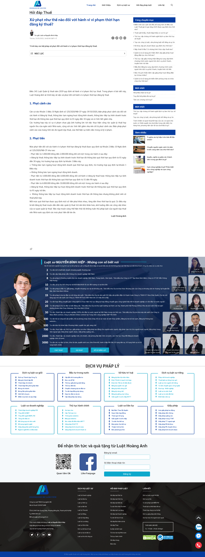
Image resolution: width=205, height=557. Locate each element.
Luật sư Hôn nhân (83, 525)
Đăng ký (127, 474)
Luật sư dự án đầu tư (84, 533)
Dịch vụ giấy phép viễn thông (151, 514)
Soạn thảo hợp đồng (119, 413)
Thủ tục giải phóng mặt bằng (75, 383)
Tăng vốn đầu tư (23, 418)
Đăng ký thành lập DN (25, 380)
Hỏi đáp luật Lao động (117, 510)
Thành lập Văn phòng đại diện (28, 386)
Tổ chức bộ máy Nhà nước (118, 533)
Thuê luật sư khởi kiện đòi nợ (151, 506)
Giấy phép (172, 405)
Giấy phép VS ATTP (71, 424)
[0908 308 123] (198, 545)
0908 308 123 (36, 514)
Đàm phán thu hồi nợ (119, 424)
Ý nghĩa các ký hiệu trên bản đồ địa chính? (160, 138)
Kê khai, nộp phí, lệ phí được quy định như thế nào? (153, 46)
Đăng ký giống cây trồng (120, 394)
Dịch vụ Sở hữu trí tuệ (84, 529)
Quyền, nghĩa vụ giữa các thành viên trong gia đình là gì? (159, 158)
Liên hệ (161, 5)
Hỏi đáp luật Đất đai (116, 503)
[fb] (112, 38)
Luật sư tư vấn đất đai (165, 394)
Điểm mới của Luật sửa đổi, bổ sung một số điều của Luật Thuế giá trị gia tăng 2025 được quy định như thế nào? (154, 26)
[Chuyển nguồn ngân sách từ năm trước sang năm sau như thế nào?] (139, 150)
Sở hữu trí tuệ (126, 372)
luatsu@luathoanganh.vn (39, 517)
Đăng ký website (70, 418)
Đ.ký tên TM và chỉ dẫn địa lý (121, 383)
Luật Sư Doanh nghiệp (84, 495)
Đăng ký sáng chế (118, 391)
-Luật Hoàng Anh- (85, 554)
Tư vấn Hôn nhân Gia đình (118, 506)
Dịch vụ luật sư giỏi (32, 372)
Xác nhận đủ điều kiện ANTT (75, 421)
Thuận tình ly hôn (118, 427)
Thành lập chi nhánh (25, 383)
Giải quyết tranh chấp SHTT (121, 397)
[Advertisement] (78, 74)
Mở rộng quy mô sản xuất (27, 421)
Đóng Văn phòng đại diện (27, 391)
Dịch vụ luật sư (123, 5)
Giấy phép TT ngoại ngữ (166, 421)
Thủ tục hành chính (79, 405)
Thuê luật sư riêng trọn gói (167, 380)
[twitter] (32, 534)
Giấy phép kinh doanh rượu (74, 427)
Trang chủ (90, 5)
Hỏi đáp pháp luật (144, 5)
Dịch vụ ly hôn (147, 499)
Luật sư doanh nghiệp (32, 405)
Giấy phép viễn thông (165, 413)
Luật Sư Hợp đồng (83, 518)
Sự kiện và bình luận (116, 529)
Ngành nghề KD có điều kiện (28, 430)
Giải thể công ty (23, 394)
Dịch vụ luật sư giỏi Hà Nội (151, 495)
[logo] (50, 492)
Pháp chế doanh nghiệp (166, 377)
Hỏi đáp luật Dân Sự (116, 495)
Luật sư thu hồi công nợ (85, 536)
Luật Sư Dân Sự (82, 499)
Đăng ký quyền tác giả (119, 386)
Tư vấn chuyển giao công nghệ (169, 386)
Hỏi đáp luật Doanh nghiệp (118, 514)
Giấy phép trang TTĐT (166, 418)
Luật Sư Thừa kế (83, 510)
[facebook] (37, 534)
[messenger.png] (198, 536)
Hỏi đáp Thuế (41, 12)
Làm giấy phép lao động (166, 410)
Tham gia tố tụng (118, 416)
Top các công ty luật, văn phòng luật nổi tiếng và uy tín (154, 42)
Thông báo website (71, 416)
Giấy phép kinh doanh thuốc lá (75, 430)
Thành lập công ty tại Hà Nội (151, 510)
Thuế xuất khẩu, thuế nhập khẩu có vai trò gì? (151, 33)
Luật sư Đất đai (82, 506)
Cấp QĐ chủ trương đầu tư (74, 377)
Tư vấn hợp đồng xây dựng (74, 391)
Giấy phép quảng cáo (165, 416)
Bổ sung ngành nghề (25, 424)
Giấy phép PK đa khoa (165, 424)
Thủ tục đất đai (70, 386)
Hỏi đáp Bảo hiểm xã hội (117, 521)
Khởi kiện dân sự (164, 397)
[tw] (116, 38)
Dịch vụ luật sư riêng (172, 372)
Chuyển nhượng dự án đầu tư (75, 388)
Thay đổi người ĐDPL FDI (26, 416)
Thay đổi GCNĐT (24, 413)
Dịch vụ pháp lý (102, 366)
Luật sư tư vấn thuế (165, 391)
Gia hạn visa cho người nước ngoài (153, 518)
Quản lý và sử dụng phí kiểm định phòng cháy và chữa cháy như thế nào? (154, 79)
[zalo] (124, 38)
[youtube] (120, 38)
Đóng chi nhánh (23, 388)
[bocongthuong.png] (165, 537)
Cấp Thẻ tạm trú (70, 413)
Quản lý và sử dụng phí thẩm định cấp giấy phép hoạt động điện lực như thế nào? (154, 54)
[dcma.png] (149, 537)
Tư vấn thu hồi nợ (118, 421)
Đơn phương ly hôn (118, 430)
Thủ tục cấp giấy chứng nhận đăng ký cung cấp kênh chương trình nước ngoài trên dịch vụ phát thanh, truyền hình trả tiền (153, 60)
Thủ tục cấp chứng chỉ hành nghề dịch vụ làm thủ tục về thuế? (154, 37)
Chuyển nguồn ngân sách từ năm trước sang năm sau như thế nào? (160, 148)
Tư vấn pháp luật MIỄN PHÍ (151, 503)
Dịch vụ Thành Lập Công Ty (27, 377)
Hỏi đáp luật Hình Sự (116, 499)
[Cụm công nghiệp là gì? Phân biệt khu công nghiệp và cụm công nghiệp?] (139, 169)
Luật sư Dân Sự (126, 405)
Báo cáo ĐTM (69, 380)
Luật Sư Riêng (82, 514)
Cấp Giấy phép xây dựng (73, 397)
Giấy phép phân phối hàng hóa (28, 427)
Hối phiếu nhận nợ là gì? (142, 92)
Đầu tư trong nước (79, 372)
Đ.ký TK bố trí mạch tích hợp (121, 380)
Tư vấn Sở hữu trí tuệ (116, 518)
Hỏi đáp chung (114, 540)
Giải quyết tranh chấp (119, 418)
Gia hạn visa (69, 410)
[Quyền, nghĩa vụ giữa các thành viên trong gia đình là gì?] (139, 160)
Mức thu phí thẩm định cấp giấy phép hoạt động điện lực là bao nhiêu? (154, 74)
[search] (171, 5)
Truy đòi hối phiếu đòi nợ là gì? (144, 96)
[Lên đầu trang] (198, 518)
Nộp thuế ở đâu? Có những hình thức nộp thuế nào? (153, 49)
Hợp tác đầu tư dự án (72, 394)
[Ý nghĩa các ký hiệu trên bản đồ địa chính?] (139, 140)
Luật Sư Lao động (83, 521)
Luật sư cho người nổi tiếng (168, 383)
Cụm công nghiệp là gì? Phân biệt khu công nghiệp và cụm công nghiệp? (160, 169)
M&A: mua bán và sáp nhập (27, 397)
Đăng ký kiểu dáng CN (119, 388)
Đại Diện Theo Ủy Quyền (120, 410)
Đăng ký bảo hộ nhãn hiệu (120, 377)
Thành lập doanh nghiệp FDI (28, 410)
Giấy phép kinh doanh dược (167, 430)
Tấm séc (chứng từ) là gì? (142, 99)
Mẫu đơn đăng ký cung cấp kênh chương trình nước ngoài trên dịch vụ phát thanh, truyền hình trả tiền (153, 68)
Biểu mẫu (113, 544)
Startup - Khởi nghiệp (166, 388)
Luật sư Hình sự (82, 503)
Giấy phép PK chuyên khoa (167, 427)
